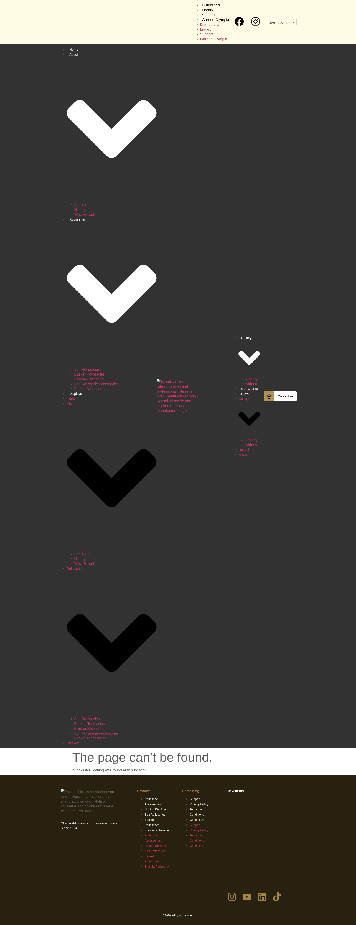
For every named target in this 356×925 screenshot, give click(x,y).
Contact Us (197, 819)
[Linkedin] (262, 896)
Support (208, 15)
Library (207, 10)
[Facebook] (239, 21)
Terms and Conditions (197, 812)
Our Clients (249, 389)
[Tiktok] (277, 896)
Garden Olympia (215, 20)
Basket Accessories (90, 389)
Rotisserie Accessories (153, 801)
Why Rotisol (84, 214)
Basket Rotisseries (89, 374)
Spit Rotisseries (87, 369)
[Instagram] (255, 21)
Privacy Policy (199, 804)
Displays (75, 394)
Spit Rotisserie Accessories (96, 384)
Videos (251, 384)
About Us (81, 205)
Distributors (211, 5)
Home (73, 49)
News (245, 394)
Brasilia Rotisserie (88, 379)
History (80, 210)
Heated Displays (156, 809)
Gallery (252, 379)
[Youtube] (247, 896)
